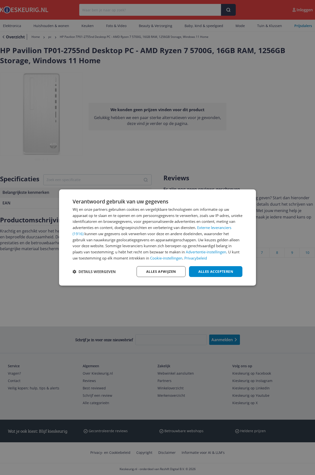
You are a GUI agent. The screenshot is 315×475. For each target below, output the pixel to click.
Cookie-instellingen (166, 258)
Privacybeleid (195, 258)
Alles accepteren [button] (215, 271)
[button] (94, 271)
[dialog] (157, 237)
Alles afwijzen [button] (161, 271)
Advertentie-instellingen (206, 251)
